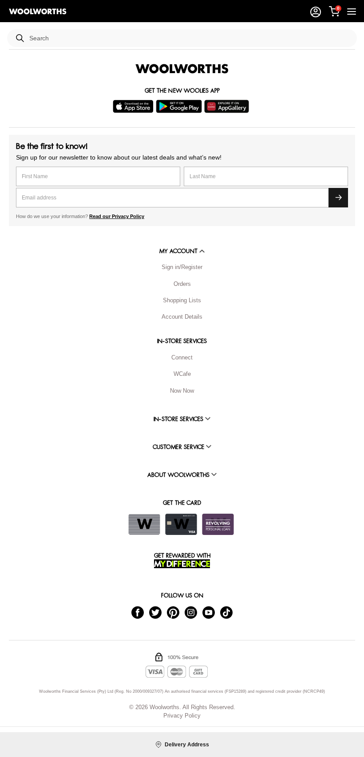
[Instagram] (191, 612)
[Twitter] (155, 612)
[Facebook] (137, 612)
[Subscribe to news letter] (338, 197)
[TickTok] (226, 612)
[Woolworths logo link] (38, 11)
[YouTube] (208, 612)
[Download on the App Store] (134, 106)
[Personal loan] (218, 524)
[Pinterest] (173, 612)
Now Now (182, 390)
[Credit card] (181, 524)
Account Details (182, 316)
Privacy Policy (182, 715)
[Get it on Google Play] (180, 106)
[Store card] (144, 524)
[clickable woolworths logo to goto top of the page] (182, 69)
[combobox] (189, 38)
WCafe (182, 374)
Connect (182, 357)
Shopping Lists (182, 300)
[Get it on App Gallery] (227, 106)
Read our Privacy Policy (116, 216)
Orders (182, 284)
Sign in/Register (182, 267)
